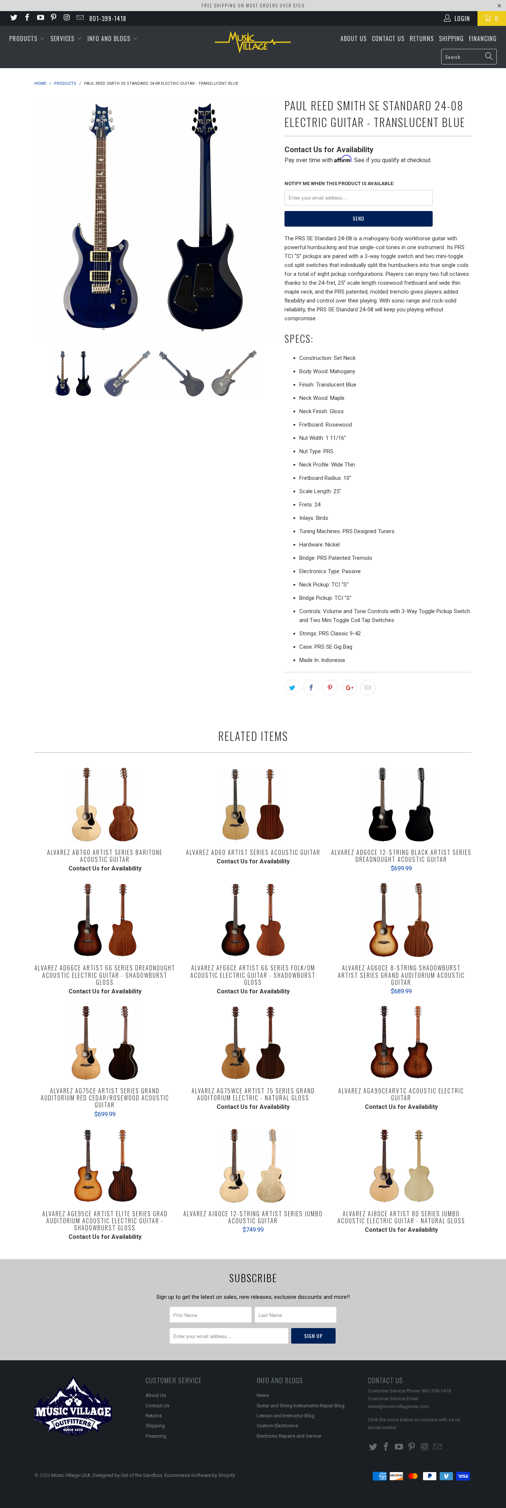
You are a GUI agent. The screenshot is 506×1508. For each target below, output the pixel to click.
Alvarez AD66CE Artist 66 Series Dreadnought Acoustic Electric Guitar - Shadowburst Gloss (104, 920)
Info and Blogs (109, 38)
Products (24, 38)
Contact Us (388, 38)
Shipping (451, 38)
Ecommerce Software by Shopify (199, 1475)
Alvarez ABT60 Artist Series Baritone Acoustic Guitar (104, 805)
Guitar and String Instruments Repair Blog (300, 1405)
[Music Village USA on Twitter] (13, 18)
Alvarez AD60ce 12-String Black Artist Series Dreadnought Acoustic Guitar (401, 805)
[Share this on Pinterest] (330, 687)
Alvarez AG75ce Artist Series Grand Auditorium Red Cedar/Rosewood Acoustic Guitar (104, 1043)
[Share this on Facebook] (311, 687)
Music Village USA (70, 1475)
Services (63, 38)
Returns (422, 38)
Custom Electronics (277, 1425)
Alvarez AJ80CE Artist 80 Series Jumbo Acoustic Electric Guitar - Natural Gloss (401, 1166)
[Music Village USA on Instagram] (66, 18)
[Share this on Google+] (349, 687)
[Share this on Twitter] (292, 687)
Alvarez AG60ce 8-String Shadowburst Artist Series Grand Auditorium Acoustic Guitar (401, 920)
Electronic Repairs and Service (289, 1436)
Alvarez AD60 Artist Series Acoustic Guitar (253, 805)
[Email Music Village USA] (80, 18)
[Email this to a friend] (368, 687)
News (263, 1395)
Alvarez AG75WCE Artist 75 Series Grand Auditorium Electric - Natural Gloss (253, 1043)
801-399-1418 (107, 18)
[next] (264, 217)
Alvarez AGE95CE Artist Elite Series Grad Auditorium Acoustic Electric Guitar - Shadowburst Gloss (104, 1166)
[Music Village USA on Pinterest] (53, 18)
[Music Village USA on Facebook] (27, 18)
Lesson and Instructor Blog (285, 1415)
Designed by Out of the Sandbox (127, 1475)
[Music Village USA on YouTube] (40, 18)
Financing (483, 38)
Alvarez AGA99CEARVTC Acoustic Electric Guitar (401, 1043)
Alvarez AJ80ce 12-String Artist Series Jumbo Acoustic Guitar (253, 1166)
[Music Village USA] (253, 42)
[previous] (47, 217)
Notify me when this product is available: (339, 183)
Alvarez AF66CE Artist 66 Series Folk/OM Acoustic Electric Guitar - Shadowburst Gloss (253, 920)
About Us (353, 38)
